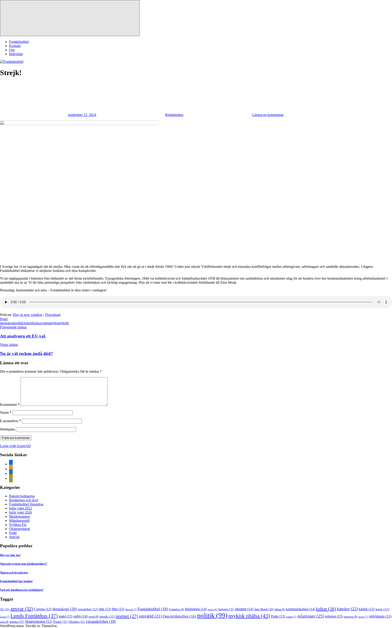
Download (52, 315)
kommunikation (300, 609)
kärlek (367, 609)
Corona (42, 609)
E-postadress (10, 421)
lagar (382, 609)
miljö (81, 616)
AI (5, 609)
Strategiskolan (38, 621)
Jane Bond (264, 609)
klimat (279, 609)
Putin (278, 616)
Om (12, 50)
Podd (3, 319)
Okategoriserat (19, 529)
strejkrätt (62, 323)
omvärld (150, 616)
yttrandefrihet (101, 621)
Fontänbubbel (19, 42)
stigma (17, 621)
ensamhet (88, 609)
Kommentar (10, 404)
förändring (196, 609)
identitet (244, 609)
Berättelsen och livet (23, 500)
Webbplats (7, 429)
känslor (347, 608)
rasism (291, 616)
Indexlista (16, 54)
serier (363, 616)
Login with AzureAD (15, 446)
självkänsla (380, 616)
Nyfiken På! (18, 525)
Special (14, 537)
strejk (52, 323)
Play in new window (28, 315)
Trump (60, 621)
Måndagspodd (19, 520)
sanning (351, 616)
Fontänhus (176, 609)
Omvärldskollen (179, 616)
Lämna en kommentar (268, 115)
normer (127, 615)
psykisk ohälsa (249, 616)
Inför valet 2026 (20, 512)
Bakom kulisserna (22, 496)
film (118, 609)
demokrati (7, 323)
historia (226, 609)
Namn (6, 412)
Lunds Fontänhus (34, 616)
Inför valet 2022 (20, 508)
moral (93, 616)
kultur (326, 608)
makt (66, 616)
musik (107, 616)
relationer (310, 615)
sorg (4, 621)
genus (213, 609)
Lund (5, 616)
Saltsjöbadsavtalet (36, 323)
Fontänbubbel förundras (26, 504)
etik (105, 609)
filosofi (131, 609)
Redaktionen (174, 115)
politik (18, 323)
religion (334, 616)
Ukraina (77, 621)
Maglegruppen (19, 516)
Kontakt (15, 46)
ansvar (21, 608)
